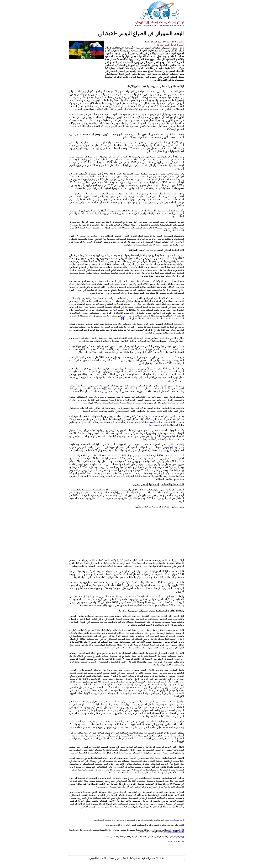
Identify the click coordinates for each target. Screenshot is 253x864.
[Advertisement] (126, 535)
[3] (183, 830)
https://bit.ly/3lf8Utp (176, 832)
